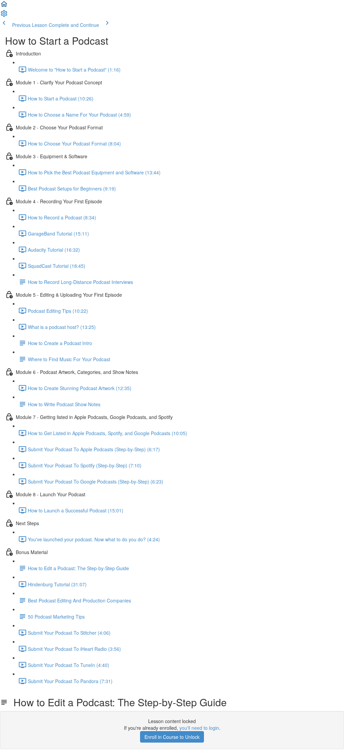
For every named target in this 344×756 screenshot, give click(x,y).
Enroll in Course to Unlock (172, 736)
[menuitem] (4, 15)
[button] (4, 6)
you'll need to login (199, 727)
